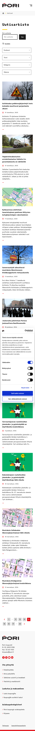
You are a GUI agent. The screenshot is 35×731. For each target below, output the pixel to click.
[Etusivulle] (10, 5)
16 (9, 624)
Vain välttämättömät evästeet (17, 399)
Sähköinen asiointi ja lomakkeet (14, 678)
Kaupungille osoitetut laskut (13, 697)
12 (20, 619)
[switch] (30, 368)
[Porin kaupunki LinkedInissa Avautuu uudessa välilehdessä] (12, 657)
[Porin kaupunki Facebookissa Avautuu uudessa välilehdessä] (3, 657)
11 (15, 619)
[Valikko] (31, 5)
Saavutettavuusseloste (18, 725)
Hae (22, 37)
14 (28, 619)
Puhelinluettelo (8, 670)
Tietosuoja (5, 725)
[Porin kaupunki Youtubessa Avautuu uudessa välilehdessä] (9, 657)
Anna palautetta (9, 674)
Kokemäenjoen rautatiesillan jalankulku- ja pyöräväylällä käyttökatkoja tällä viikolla (13, 477)
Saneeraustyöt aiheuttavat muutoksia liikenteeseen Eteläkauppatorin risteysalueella (15, 270)
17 (13, 624)
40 (20, 624)
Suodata (7, 44)
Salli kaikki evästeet (17, 393)
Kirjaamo (6, 713)
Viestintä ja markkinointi (11, 681)
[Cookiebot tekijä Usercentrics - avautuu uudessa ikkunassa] (25, 331)
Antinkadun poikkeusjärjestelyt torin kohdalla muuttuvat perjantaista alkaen (17, 106)
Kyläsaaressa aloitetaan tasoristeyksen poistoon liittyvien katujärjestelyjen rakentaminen (16, 212)
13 (24, 619)
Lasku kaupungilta (9, 693)
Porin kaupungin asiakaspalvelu (14, 709)
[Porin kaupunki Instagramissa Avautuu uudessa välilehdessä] (6, 657)
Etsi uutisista (6, 33)
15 (4, 624)
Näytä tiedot (25, 387)
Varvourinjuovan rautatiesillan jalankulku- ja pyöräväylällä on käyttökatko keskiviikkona (14, 424)
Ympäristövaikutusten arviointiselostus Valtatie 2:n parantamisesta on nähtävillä (14, 159)
